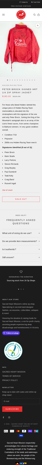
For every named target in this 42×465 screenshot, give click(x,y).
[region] (21, 277)
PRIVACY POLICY (10, 380)
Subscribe (12, 409)
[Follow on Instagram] (9, 417)
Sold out (21, 199)
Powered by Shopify (21, 426)
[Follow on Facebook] (3, 417)
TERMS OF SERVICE (11, 376)
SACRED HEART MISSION (13, 372)
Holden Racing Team (12, 85)
